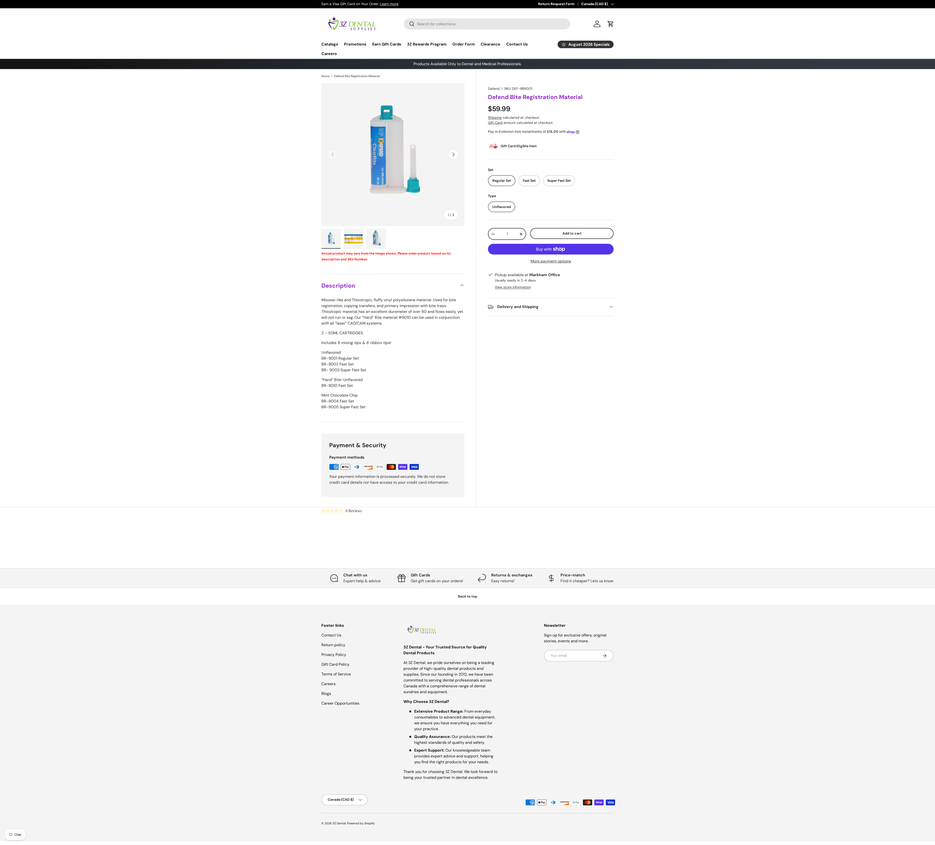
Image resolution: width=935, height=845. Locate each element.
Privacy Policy (333, 654)
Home (325, 76)
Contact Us (517, 44)
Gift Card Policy (335, 664)
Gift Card (495, 122)
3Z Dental (339, 823)
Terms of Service (336, 674)
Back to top (467, 596)
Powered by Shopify (361, 823)
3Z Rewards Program (427, 44)
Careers (329, 53)
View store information (513, 287)
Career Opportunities (340, 703)
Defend (494, 88)
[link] (341, 510)
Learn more (389, 4)
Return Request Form (556, 4)
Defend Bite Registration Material (357, 76)
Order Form (463, 44)
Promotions (355, 44)
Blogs (326, 693)
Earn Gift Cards (386, 44)
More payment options (551, 261)
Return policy (333, 644)
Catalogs (329, 44)
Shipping (495, 117)
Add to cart (571, 233)
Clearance (490, 44)
